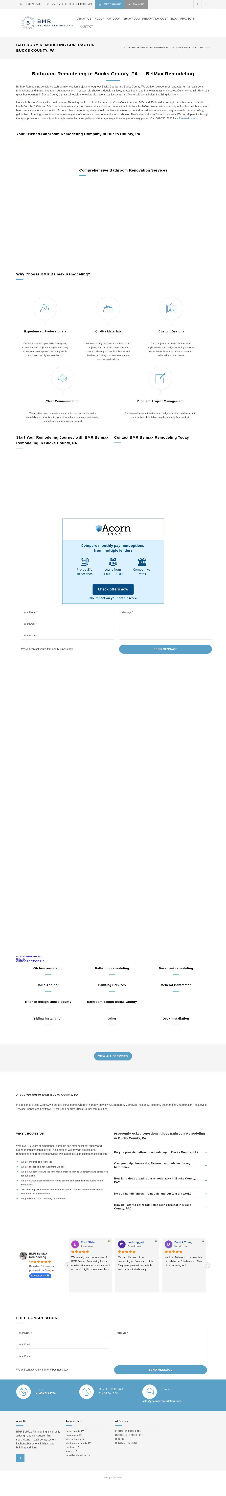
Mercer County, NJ (75, 1439)
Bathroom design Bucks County (112, 1001)
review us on (38, 1275)
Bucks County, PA (75, 1431)
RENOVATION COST (155, 18)
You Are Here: (130, 47)
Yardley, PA (71, 1451)
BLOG (174, 18)
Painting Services (112, 985)
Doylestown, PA (74, 1435)
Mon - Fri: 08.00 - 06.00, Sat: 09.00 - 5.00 (72, 4)
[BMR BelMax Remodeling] (46, 23)
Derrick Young (183, 1242)
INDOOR (99, 18)
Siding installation (48, 1018)
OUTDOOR (114, 18)
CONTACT (86, 26)
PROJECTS (187, 18)
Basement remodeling (176, 968)
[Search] (206, 4)
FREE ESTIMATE (112, 4)
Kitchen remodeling (48, 968)
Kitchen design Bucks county (48, 1001)
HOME (140, 47)
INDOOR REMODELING (29, 956)
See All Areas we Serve (78, 1455)
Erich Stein (88, 1242)
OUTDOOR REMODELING (30, 961)
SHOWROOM (131, 18)
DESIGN (20, 959)
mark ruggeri (136, 1242)
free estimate (187, 118)
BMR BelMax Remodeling (38, 1255)
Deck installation (176, 1018)
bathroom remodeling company (66, 149)
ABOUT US (84, 18)
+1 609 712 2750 (32, 4)
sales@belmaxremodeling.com (161, 1401)
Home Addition (48, 985)
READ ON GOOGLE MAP (113, 927)
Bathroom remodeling (112, 968)
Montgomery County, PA (78, 1443)
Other (112, 1018)
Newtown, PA (72, 1447)
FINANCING (138, 4)
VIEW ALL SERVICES (113, 1056)
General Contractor (176, 985)
